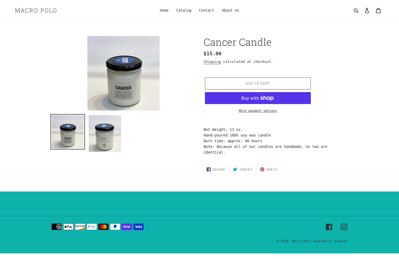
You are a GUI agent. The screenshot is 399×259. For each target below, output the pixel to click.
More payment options (258, 111)
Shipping (212, 62)
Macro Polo (36, 10)
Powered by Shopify (330, 241)
